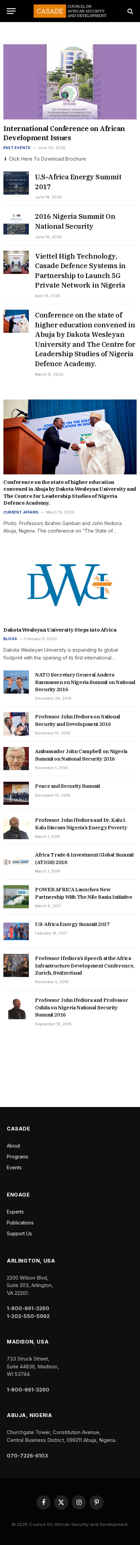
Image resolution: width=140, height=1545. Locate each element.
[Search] (129, 11)
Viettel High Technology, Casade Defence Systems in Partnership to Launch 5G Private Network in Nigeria (80, 270)
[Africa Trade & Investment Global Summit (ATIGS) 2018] (16, 862)
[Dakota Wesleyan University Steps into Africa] (70, 584)
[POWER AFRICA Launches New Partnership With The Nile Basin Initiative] (16, 896)
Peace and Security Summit (67, 786)
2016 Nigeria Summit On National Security (75, 221)
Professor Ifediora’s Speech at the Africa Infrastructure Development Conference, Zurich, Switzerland (85, 965)
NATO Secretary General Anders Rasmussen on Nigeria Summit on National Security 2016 (85, 682)
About (13, 1146)
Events (14, 1167)
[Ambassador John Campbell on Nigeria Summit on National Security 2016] (16, 758)
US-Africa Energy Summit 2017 (72, 924)
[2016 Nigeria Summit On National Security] (16, 222)
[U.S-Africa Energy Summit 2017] (16, 183)
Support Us (19, 1233)
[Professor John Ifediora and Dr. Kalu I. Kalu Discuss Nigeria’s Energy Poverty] (16, 827)
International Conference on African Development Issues (64, 133)
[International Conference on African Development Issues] (70, 81)
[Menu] (11, 11)
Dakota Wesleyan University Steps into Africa (60, 630)
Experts (15, 1212)
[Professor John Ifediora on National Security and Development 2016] (16, 723)
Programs (17, 1156)
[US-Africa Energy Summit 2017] (16, 931)
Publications (20, 1222)
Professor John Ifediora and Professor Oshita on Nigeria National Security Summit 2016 (81, 1007)
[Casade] (70, 11)
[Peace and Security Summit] (16, 793)
